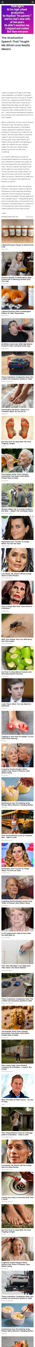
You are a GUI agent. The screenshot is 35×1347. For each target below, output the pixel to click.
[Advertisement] (17, 73)
